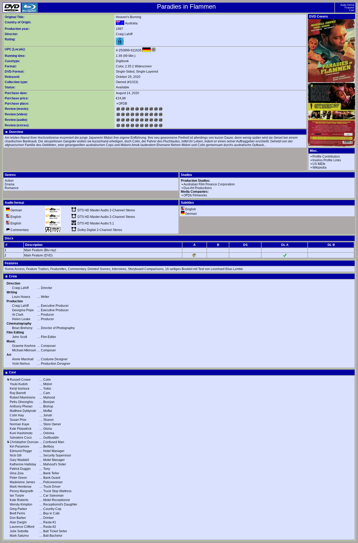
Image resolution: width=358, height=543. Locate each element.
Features (349, 7)
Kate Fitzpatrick (20, 429)
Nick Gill (15, 455)
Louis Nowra (21, 297)
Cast (351, 10)
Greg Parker (18, 509)
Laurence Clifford (22, 527)
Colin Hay (17, 415)
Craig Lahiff (124, 34)
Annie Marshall (23, 359)
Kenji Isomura (19, 388)
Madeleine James (22, 482)
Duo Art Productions (197, 188)
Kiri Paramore (19, 446)
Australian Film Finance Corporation (209, 184)
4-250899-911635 (129, 50)
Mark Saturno (19, 535)
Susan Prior (18, 420)
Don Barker (18, 518)
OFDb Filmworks (195, 195)
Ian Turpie (17, 495)
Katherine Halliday (23, 464)
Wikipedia (319, 167)
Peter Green (18, 478)
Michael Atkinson (24, 350)
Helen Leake (21, 319)
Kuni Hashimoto (21, 433)
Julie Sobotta (19, 531)
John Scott (19, 337)
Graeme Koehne (24, 346)
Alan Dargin (18, 522)
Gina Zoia (17, 473)
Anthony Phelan (21, 406)
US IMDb (318, 164)
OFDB (122, 103)
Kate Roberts (19, 500)
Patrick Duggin (20, 469)
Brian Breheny (22, 328)
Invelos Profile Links (326, 160)
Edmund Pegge (21, 451)
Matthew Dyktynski (23, 411)
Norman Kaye (19, 424)
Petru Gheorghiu (21, 402)
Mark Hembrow (20, 486)
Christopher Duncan (24, 442)
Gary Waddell (19, 460)
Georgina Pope (23, 310)
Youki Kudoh (19, 384)
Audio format (347, 5)
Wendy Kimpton (21, 504)
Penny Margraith (21, 491)
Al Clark (17, 314)
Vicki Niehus (21, 363)
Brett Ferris (17, 513)
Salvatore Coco (21, 437)
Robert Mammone (22, 397)
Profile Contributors (326, 156)
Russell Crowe (20, 379)
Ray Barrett (18, 393)
